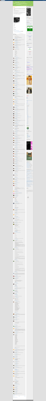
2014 (27, 112)
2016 (27, 111)
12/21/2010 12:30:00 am (16, 79)
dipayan (16, 272)
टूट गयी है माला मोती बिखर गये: (28, 167)
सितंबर (27, 118)
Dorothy (16, 223)
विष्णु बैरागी (16, 134)
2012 (27, 113)
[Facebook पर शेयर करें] (22, 31)
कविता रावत (16, 196)
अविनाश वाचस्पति (17, 283)
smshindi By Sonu (17, 202)
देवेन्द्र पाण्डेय (16, 194)
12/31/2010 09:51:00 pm (16, 300)
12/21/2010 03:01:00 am (16, 105)
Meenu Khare (17, 351)
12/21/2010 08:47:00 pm (16, 157)
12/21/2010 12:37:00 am (16, 81)
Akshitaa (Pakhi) (17, 277)
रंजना (16, 174)
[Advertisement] (19, 398)
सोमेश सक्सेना (16, 59)
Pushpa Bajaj (17, 248)
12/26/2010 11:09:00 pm (15, 247)
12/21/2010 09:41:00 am (16, 131)
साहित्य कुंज (27, 135)
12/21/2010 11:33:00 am (15, 143)
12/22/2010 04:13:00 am (16, 173)
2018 (27, 110)
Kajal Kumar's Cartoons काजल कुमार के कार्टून (18, 192)
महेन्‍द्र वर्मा (16, 127)
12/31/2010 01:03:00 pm (16, 296)
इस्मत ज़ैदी (16, 61)
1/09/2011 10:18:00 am (15, 350)
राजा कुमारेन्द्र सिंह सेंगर (17, 124)
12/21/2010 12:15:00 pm (16, 145)
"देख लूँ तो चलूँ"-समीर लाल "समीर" (28, 178)
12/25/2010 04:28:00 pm (16, 231)
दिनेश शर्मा (16, 275)
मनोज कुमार (16, 132)
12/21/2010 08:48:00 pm (16, 159)
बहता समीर (27, 174)
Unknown (16, 190)
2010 (27, 114)
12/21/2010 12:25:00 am (16, 76)
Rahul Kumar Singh (17, 57)
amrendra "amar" (17, 106)
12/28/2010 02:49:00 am (16, 282)
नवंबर (27, 117)
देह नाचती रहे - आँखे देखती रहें (28, 186)
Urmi (16, 221)
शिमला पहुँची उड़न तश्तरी (28, 163)
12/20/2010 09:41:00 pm (16, 45)
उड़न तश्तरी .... (18, 2)
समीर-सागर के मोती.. (28, 179)
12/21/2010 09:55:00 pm (16, 161)
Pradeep (16, 325)
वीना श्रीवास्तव (16, 180)
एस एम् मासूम (16, 295)
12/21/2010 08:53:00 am (16, 126)
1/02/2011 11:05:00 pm (15, 319)
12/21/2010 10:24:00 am (16, 133)
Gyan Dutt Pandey (17, 130)
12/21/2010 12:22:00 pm (16, 147)
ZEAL (16, 320)
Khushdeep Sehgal (17, 48)
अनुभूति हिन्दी (28, 134)
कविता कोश (29, 52)
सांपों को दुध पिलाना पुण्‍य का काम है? (17, 369)
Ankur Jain (16, 386)
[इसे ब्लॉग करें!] (21, 31)
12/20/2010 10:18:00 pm (16, 47)
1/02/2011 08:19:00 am (15, 317)
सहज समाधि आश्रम (17, 297)
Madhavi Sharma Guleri (17, 384)
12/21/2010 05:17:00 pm (16, 154)
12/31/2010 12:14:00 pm (16, 294)
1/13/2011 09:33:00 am (15, 374)
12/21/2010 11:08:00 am (15, 136)
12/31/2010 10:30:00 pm (16, 312)
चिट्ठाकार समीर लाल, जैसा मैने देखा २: (29, 165)
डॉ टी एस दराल (17, 66)
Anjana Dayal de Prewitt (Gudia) (18, 232)
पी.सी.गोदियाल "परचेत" (17, 313)
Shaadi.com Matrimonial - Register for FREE (29, 35)
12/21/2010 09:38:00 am (16, 129)
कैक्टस (14, 7)
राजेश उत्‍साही (16, 46)
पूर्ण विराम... (27, 116)
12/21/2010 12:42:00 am (16, 83)
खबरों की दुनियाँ (17, 119)
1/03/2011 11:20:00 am (15, 324)
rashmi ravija (17, 108)
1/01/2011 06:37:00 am (15, 315)
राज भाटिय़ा (16, 148)
